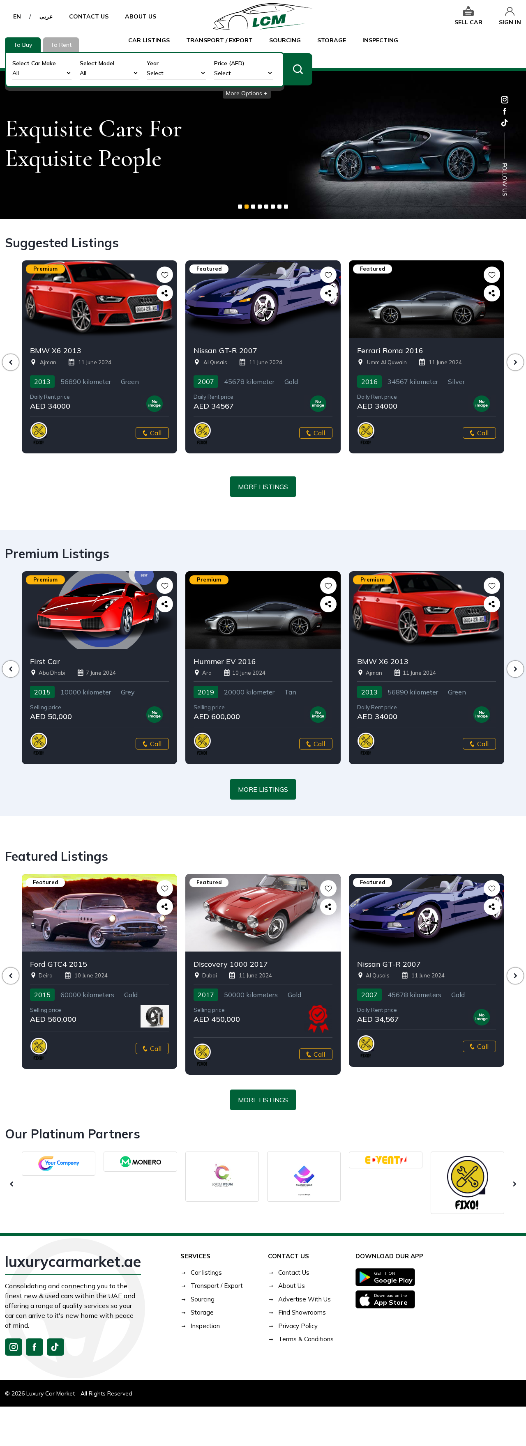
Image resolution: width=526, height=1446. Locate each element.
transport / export (219, 40)
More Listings (263, 487)
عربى (46, 16)
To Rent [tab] (61, 44)
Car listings (149, 40)
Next (515, 362)
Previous (10, 362)
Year (153, 63)
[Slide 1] (240, 207)
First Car (45, 661)
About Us (140, 16)
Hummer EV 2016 (225, 661)
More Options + (247, 93)
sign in (510, 22)
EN (17, 16)
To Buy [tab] (23, 44)
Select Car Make (34, 63)
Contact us (88, 16)
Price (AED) (229, 63)
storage (331, 40)
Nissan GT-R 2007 (225, 350)
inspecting (380, 40)
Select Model (97, 63)
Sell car (468, 22)
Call (155, 433)
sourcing (285, 40)
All (15, 73)
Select (155, 73)
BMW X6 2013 (55, 350)
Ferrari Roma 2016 (390, 350)
